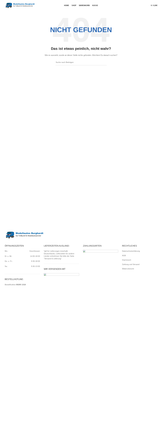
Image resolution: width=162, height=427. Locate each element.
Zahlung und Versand (130, 264)
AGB (124, 255)
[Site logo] (20, 5)
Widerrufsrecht (128, 269)
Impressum (126, 260)
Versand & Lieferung (52, 259)
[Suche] (144, 5)
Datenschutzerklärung (131, 251)
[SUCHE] (104, 62)
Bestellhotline (15, 285)
